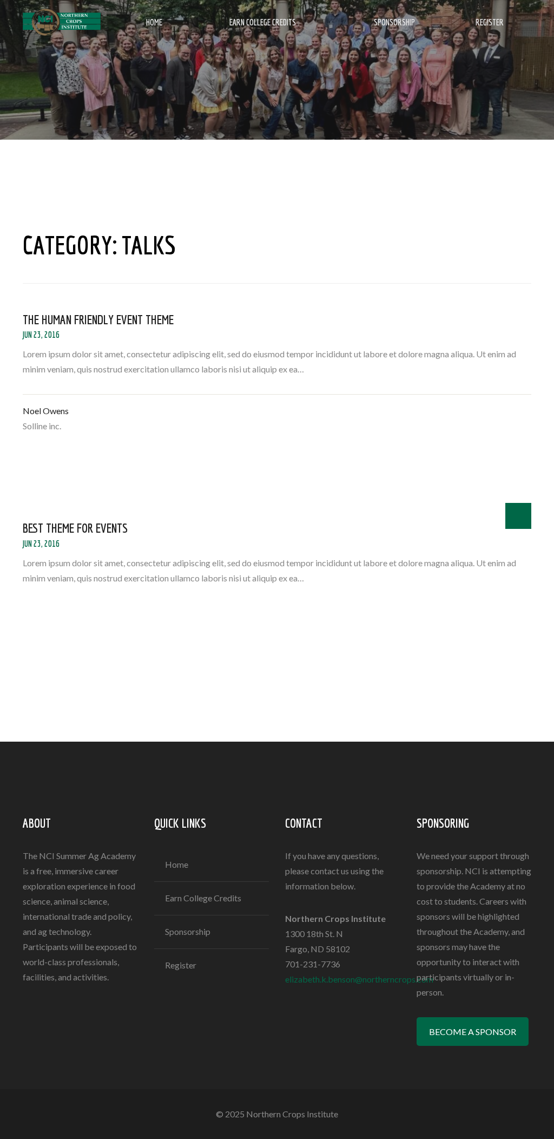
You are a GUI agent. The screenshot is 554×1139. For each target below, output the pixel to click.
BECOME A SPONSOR (472, 1031)
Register (490, 22)
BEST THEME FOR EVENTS (75, 527)
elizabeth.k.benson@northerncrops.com (359, 979)
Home (154, 22)
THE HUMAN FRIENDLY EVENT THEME (98, 319)
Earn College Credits (262, 22)
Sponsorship (394, 22)
